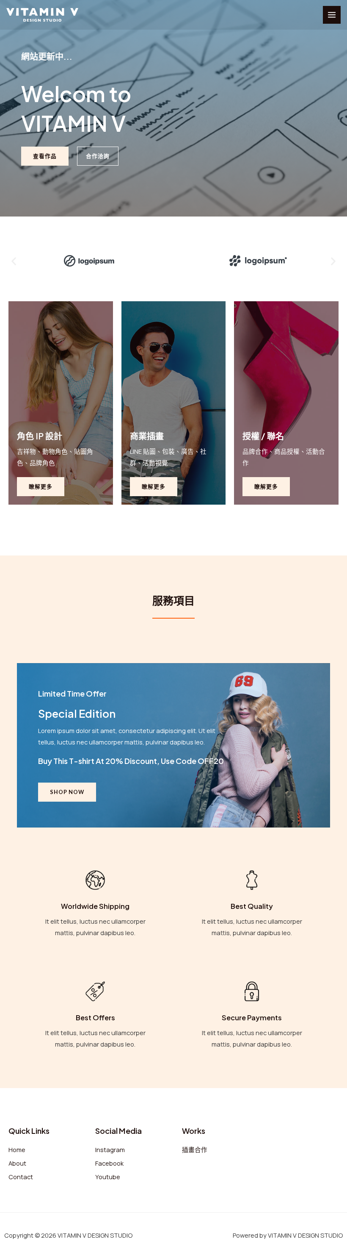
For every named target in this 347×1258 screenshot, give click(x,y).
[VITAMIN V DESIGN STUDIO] (42, 15)
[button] (13, 260)
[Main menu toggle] (332, 15)
